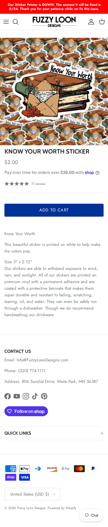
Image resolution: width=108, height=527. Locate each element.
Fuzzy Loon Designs (31, 508)
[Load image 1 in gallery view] (54, 91)
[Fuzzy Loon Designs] (54, 22)
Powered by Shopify (62, 508)
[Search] (18, 22)
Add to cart (54, 210)
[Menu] (6, 22)
